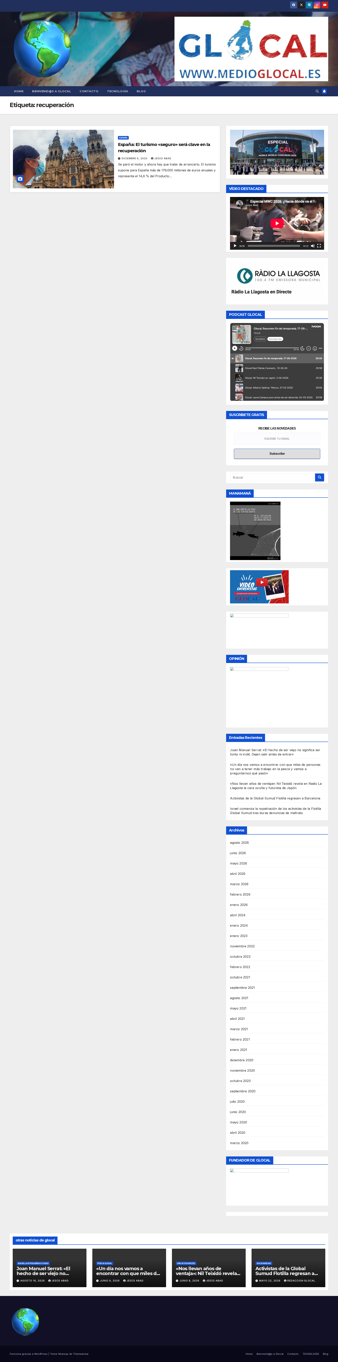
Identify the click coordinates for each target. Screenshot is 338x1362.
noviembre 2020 (242, 1070)
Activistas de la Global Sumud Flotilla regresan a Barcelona (275, 798)
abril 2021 (237, 1019)
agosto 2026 (239, 843)
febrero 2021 (240, 1039)
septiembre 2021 (242, 988)
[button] (317, 91)
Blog (141, 91)
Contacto (89, 91)
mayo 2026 (238, 863)
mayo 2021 (238, 1008)
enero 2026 (239, 905)
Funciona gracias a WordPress (29, 1353)
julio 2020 (237, 1101)
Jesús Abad (162, 158)
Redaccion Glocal (301, 1280)
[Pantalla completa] (319, 246)
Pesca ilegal (104, 1263)
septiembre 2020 (242, 1091)
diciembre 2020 (241, 1060)
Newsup (63, 1353)
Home (18, 91)
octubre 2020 (240, 1081)
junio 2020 (238, 1112)
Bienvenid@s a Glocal (51, 91)
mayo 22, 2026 (270, 1280)
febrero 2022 (240, 967)
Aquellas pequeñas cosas (33, 1263)
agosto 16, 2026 (33, 1280)
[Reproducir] (235, 246)
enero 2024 (239, 925)
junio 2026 (238, 853)
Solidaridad (264, 1263)
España (123, 138)
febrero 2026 (240, 894)
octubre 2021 (240, 977)
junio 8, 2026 (190, 1280)
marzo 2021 (239, 1029)
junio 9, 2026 (110, 1280)
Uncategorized (186, 1263)
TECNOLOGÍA (117, 91)
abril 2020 (237, 1133)
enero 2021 (238, 1050)
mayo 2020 (238, 1122)
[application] (277, 223)
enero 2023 (238, 936)
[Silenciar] (313, 246)
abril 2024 (237, 915)
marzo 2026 (239, 884)
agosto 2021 (239, 998)
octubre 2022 (240, 956)
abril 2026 (237, 874)
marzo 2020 (239, 1143)
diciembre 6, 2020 (135, 158)
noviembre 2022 (242, 946)
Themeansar (81, 1353)
